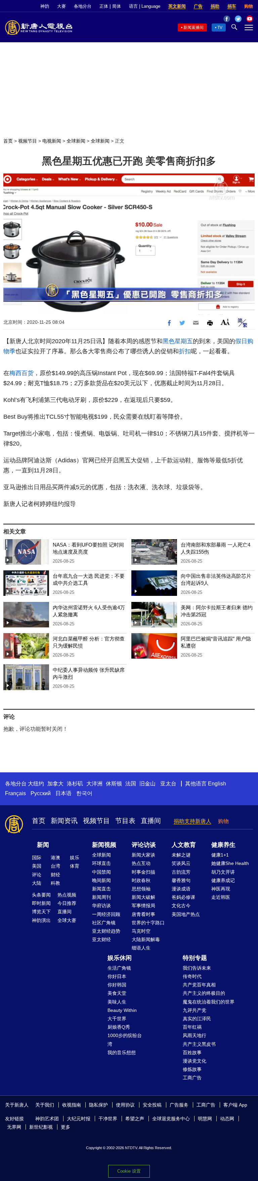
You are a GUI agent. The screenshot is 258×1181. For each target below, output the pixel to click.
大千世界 (117, 1018)
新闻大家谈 (143, 855)
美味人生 (117, 1002)
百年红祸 (192, 1027)
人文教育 (184, 844)
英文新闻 (177, 6)
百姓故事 (192, 1052)
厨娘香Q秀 (119, 1027)
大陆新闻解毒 (146, 939)
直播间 (151, 820)
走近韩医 (220, 897)
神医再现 (220, 888)
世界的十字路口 (148, 922)
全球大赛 (66, 920)
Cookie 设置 (129, 1171)
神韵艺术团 (47, 1118)
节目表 (125, 820)
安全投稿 (152, 1105)
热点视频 (66, 894)
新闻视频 (104, 844)
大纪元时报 (78, 1118)
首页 (8, 141)
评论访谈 (144, 844)
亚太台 (168, 783)
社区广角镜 (104, 922)
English (217, 783)
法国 (130, 783)
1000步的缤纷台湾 (125, 1039)
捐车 (231, 6)
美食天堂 (117, 993)
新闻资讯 (64, 820)
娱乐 (74, 857)
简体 (116, 6)
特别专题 (195, 958)
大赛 (61, 6)
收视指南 (71, 1105)
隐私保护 (98, 1105)
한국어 (84, 793)
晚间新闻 (101, 880)
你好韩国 (117, 984)
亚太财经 (101, 939)
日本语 (63, 793)
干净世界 (107, 1118)
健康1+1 (220, 855)
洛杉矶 (75, 783)
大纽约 (36, 783)
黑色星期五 (178, 341)
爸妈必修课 (183, 897)
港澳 (55, 857)
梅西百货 (21, 373)
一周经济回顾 (106, 914)
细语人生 (141, 948)
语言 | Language (144, 6)
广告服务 (179, 1105)
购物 (248, 6)
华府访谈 (101, 905)
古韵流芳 (181, 872)
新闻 (43, 844)
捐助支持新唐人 (192, 821)
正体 (103, 6)
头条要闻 (41, 894)
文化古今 (181, 905)
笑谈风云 (181, 863)
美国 (36, 866)
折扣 (185, 351)
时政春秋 (141, 880)
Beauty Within (122, 1010)
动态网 (227, 1118)
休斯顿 (114, 783)
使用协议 (125, 1105)
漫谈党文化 (194, 1061)
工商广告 (192, 1077)
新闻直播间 (193, 27)
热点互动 (141, 863)
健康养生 (223, 844)
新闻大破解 (143, 897)
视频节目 (27, 141)
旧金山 (147, 783)
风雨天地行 (194, 1035)
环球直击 (101, 863)
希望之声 (134, 1118)
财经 (55, 874)
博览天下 (41, 911)
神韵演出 (41, 920)
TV (219, 27)
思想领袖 (141, 888)
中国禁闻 (101, 872)
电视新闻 (51, 141)
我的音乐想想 (122, 1052)
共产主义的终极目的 (204, 993)
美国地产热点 (186, 914)
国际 (36, 857)
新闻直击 (101, 888)
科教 (55, 883)
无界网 (14, 1127)
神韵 (44, 6)
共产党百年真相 (199, 984)
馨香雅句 (181, 880)
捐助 (215, 6)
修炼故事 (192, 1069)
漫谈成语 (181, 888)
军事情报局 (143, 905)
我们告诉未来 (197, 968)
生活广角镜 (119, 968)
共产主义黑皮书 (199, 1044)
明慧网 (205, 1118)
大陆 (36, 883)
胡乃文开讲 (223, 872)
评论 (36, 874)
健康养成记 (223, 880)
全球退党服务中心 (171, 1118)
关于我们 (44, 1105)
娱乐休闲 (120, 958)
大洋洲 (94, 783)
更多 (65, 1127)
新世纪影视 (41, 1127)
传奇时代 (192, 976)
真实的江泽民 (197, 1018)
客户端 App (235, 1105)
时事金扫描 (143, 872)
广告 (198, 6)
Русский (41, 793)
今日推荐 (66, 903)
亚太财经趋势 (106, 931)
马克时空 (141, 931)
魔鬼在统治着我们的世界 (208, 1002)
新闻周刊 (101, 897)
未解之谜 (181, 855)
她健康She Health (230, 863)
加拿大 (55, 783)
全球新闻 (76, 141)
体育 (74, 866)
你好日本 (117, 976)
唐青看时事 (143, 914)
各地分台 (82, 6)
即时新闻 (41, 903)
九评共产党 (194, 1010)
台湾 (55, 866)
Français (15, 793)
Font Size (225, 321)
